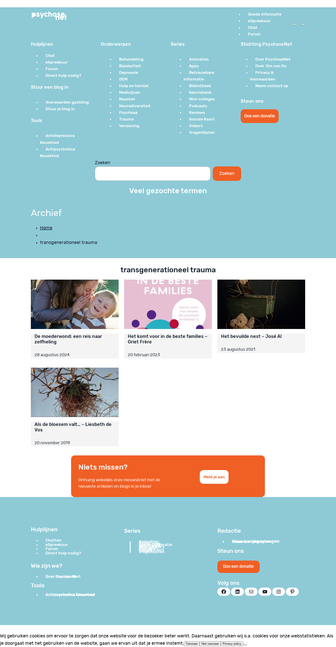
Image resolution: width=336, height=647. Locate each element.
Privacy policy (232, 643)
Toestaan (192, 643)
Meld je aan (214, 477)
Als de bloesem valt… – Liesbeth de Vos (73, 427)
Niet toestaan (210, 643)
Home (46, 228)
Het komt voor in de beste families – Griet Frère (167, 339)
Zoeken (102, 162)
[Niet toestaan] (245, 644)
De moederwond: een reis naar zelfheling (68, 339)
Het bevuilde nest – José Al (251, 336)
